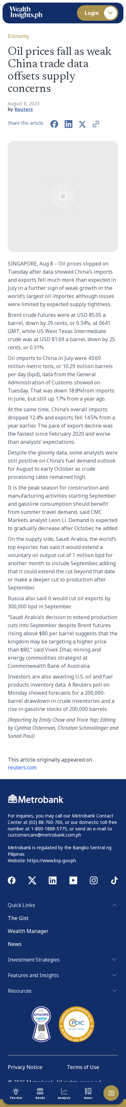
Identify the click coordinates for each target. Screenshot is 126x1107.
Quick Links (21, 905)
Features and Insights (33, 975)
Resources (20, 990)
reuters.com (22, 767)
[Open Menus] (111, 1093)
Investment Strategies (33, 959)
